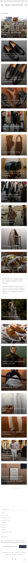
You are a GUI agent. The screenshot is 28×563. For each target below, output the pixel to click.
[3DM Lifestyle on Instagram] (15, 559)
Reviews (3, 525)
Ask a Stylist (4, 515)
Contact (3, 529)
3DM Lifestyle (14, 5)
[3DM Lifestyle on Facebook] (12, 559)
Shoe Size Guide (5, 517)
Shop (2, 513)
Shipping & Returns (6, 532)
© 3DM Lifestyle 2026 (8, 552)
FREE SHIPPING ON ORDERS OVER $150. (14, 1)
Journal (3, 522)
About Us (3, 527)
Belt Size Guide (5, 520)
